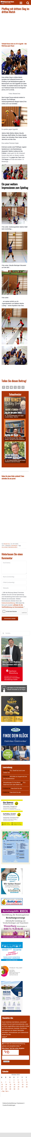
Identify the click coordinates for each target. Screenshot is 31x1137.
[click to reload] (10, 1052)
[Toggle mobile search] (27, 2)
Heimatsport (14, 545)
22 (10, 1087)
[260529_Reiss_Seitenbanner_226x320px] (12, 982)
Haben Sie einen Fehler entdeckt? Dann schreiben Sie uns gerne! (13, 477)
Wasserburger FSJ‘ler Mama (11, 782)
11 (22, 1082)
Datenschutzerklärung (18, 1043)
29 (10, 1089)
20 (2, 1087)
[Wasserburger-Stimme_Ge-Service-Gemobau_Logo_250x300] (12, 800)
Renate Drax (7, 543)
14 (6, 1084)
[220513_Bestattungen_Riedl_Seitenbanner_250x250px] (15, 910)
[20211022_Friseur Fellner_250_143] (12, 966)
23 (14, 1087)
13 (2, 1084)
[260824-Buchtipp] (15, 420)
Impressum (20, 1103)
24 (18, 1087)
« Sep (2, 1091)
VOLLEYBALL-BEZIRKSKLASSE (9, 547)
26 (26, 1087)
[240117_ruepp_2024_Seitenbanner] (12, 697)
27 (2, 1089)
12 (26, 1082)
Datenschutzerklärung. (8, 603)
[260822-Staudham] (15, 398)
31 (18, 1089)
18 (22, 1084)
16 (14, 1084)
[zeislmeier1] (12, 899)
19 (26, 1084)
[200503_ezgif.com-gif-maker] (12, 869)
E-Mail (4, 1037)
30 (14, 1089)
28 (6, 1089)
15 (10, 1084)
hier (9, 1034)
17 (18, 1084)
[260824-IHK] (15, 442)
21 (6, 1087)
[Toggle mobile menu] (21, 2)
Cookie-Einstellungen (9, 1105)
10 (18, 1082)
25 (22, 1087)
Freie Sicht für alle (16, 788)
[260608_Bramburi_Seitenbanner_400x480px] (15, 830)
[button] (3, 387)
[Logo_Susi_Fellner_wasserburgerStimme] (12, 943)
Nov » (7, 1091)
